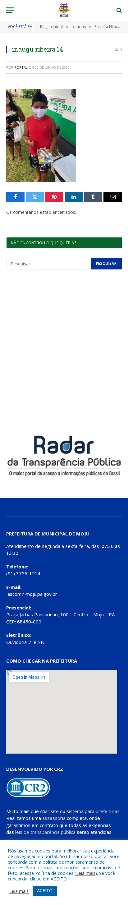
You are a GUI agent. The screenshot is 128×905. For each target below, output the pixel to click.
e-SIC (39, 642)
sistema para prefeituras (93, 811)
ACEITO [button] (45, 891)
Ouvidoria (16, 642)
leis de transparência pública (45, 832)
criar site (49, 811)
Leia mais (85, 873)
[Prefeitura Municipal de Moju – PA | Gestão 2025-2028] (64, 10)
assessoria (54, 818)
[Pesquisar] (118, 10)
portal (21, 67)
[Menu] (10, 10)
